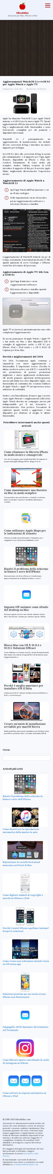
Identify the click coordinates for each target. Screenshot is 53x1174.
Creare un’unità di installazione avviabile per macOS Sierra (25, 725)
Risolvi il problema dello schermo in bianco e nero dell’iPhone (26, 570)
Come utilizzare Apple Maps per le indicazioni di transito (25, 532)
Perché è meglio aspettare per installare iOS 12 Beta (23, 687)
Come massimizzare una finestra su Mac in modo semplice (25, 491)
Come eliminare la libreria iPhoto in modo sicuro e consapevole (26, 453)
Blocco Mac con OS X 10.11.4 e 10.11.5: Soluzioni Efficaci (22, 646)
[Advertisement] (26, 48)
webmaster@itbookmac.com (26, 1164)
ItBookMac (22, 12)
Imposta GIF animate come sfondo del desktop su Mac (26, 608)
